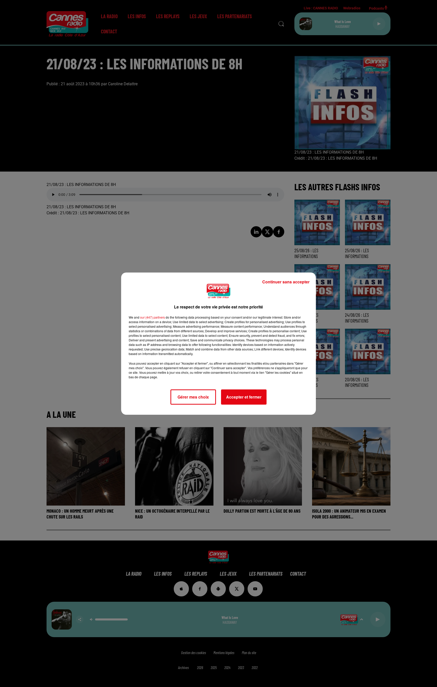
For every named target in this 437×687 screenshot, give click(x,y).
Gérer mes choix (193, 397)
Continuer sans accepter (286, 282)
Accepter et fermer (243, 397)
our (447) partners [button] (152, 317)
